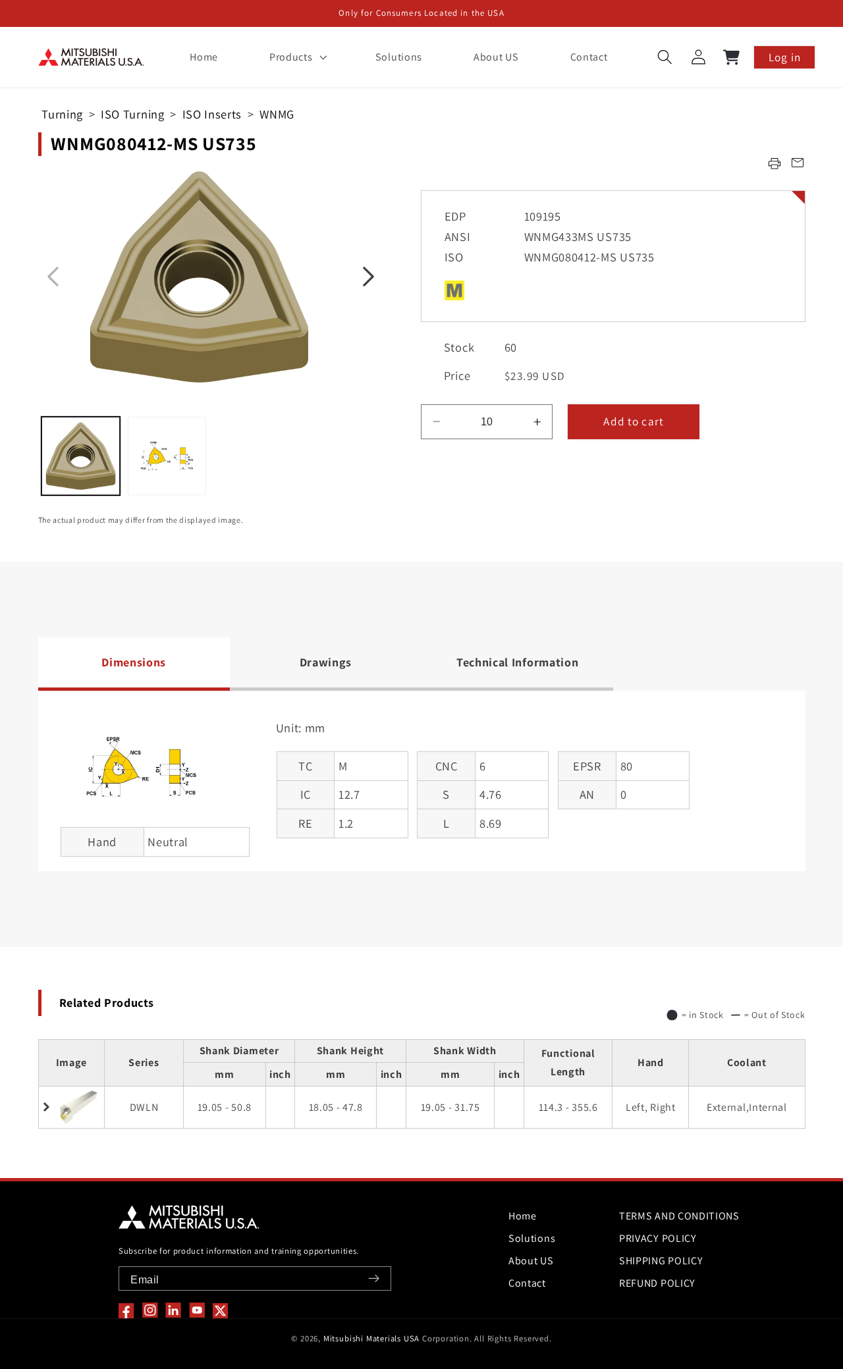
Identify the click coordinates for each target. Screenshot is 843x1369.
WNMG (276, 114)
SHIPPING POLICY (661, 1261)
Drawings (326, 662)
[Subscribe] (374, 1278)
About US (531, 1261)
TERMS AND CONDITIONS (679, 1216)
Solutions (531, 1238)
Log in (785, 57)
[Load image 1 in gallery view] (80, 456)
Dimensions (133, 662)
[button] (296, 57)
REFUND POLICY (657, 1283)
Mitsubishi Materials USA (371, 1338)
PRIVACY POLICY (658, 1238)
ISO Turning (133, 114)
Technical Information (517, 662)
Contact (527, 1283)
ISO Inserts (212, 114)
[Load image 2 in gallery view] (167, 456)
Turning (62, 114)
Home (522, 1216)
